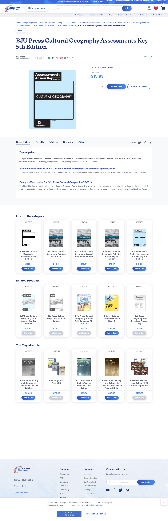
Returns (63, 497)
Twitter (139, 142)
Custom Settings (96, 513)
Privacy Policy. (97, 505)
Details (40, 142)
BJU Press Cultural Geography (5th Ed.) (62, 25)
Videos (53, 142)
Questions (64, 482)
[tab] (21, 31)
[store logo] (12, 8)
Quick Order (158, 15)
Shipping (63, 493)
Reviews (68, 142)
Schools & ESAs (96, 15)
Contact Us (79, 15)
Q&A (81, 142)
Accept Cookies (69, 513)
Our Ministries (89, 493)
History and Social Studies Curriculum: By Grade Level (106, 22)
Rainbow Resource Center (22, 470)
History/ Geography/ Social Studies (35, 22)
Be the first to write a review (102, 67)
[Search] (127, 8)
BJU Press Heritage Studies (137, 22)
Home (18, 22)
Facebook (151, 142)
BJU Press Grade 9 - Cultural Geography (31, 25)
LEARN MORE (97, 2)
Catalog (87, 489)
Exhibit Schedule (90, 478)
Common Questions (126, 15)
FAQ (61, 478)
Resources (64, 485)
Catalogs (143, 15)
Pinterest (145, 142)
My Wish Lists (156, 8)
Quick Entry (64, 489)
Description (23, 142)
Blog (110, 15)
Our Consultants (90, 482)
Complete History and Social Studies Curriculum (67, 22)
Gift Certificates (90, 485)
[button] (149, 8)
